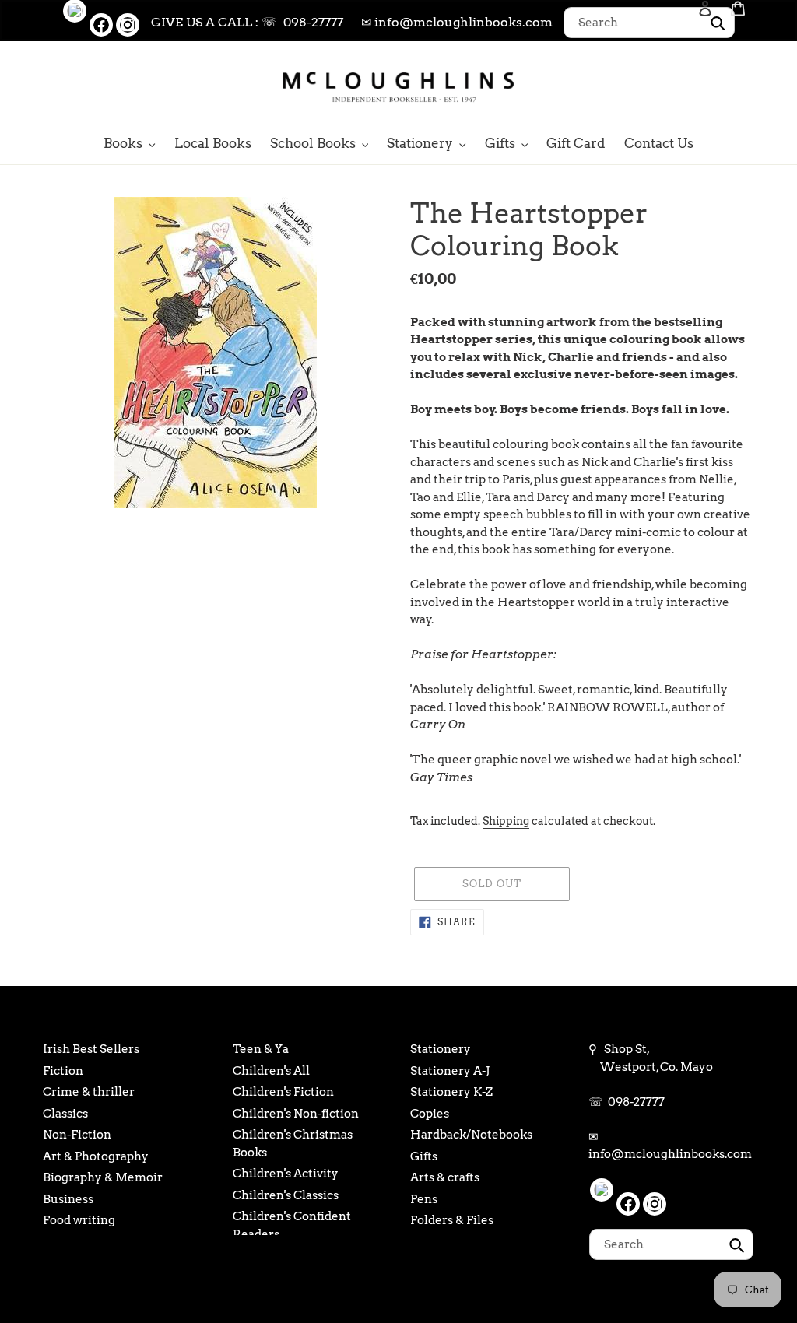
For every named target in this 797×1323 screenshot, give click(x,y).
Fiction (63, 1071)
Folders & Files (451, 1220)
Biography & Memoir (103, 1177)
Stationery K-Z (451, 1092)
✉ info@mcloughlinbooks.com (457, 22)
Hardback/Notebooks (471, 1135)
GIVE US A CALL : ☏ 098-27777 (247, 22)
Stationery (440, 1049)
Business (68, 1199)
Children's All (271, 1071)
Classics (65, 1114)
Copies (429, 1114)
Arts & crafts (444, 1177)
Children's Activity (286, 1174)
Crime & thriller (89, 1092)
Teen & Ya (261, 1049)
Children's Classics (286, 1195)
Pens (423, 1199)
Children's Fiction (283, 1092)
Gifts (423, 1156)
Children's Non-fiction (296, 1114)
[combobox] (649, 22)
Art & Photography (96, 1156)
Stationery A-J (450, 1071)
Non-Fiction (77, 1135)
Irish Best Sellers (91, 1049)
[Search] (684, 85)
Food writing (79, 1220)
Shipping (506, 821)
